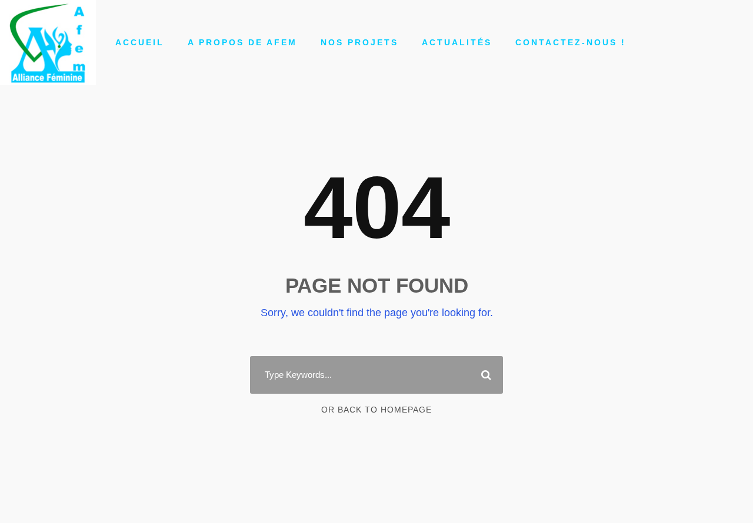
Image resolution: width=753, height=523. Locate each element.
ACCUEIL (139, 42)
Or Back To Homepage (376, 409)
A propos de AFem (242, 42)
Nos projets (359, 42)
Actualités (457, 42)
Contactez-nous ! (570, 42)
